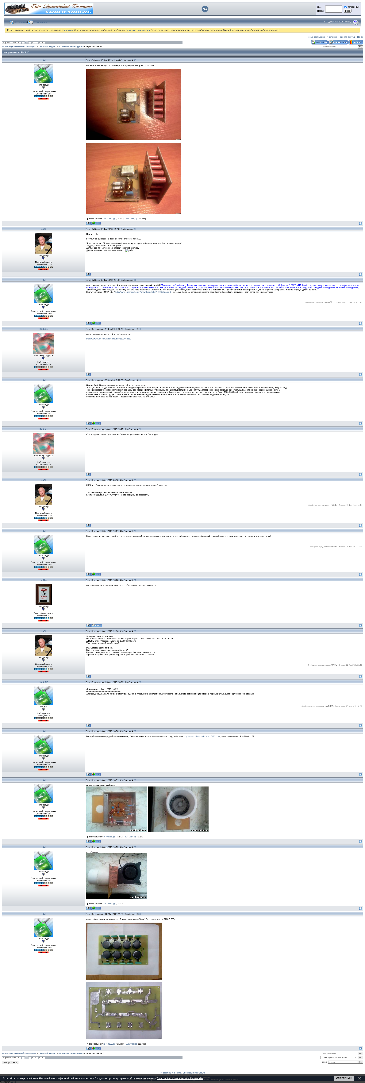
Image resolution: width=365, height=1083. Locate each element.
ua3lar (44, 580)
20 (139, 380)
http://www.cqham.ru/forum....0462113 (201, 736)
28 (135, 780)
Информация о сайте (170, 1073)
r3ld (44, 60)
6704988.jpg (109, 837)
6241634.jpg (130, 837)
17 (135, 229)
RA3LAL (44, 329)
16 (135, 60)
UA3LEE (44, 682)
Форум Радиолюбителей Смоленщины (19, 47)
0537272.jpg (109, 218)
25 (135, 631)
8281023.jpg (131, 1044)
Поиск (360, 37)
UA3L (43, 229)
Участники (332, 37)
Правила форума (347, 37)
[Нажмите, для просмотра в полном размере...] (133, 139)
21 (140, 429)
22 (135, 480)
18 (135, 280)
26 (140, 682)
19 (139, 329)
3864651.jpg (131, 218)
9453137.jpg (109, 1044)
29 (135, 847)
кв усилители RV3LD (95, 47)
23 (135, 531)
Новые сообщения (316, 37)
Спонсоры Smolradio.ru (194, 1073)
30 (139, 914)
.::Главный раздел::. (47, 47)
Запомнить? (353, 7)
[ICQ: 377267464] (96, 223)
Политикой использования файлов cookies (180, 1078)
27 (135, 731)
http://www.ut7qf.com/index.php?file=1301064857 (108, 339)
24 (135, 580)
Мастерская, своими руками (71, 47)
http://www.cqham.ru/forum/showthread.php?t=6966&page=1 (143, 292)
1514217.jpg (109, 903)
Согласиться (344, 1078)
